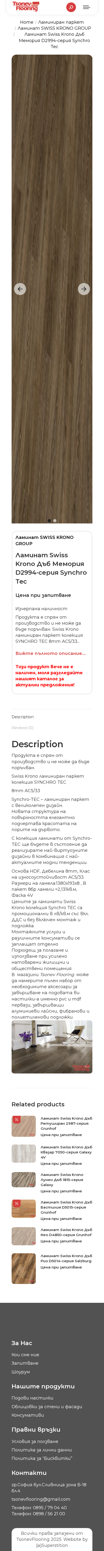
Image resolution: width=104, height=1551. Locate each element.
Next (84, 289)
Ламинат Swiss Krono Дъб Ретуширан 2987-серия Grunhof (66, 1123)
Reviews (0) (23, 727)
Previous (20, 289)
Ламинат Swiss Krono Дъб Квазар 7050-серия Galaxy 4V (66, 1152)
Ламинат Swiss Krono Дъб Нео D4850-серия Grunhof (66, 1232)
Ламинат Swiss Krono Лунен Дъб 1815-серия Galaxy (62, 1179)
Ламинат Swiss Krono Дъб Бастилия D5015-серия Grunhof (66, 1207)
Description (23, 717)
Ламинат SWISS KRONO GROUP (44, 540)
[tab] (52, 714)
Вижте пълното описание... (50, 653)
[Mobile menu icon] (86, 7)
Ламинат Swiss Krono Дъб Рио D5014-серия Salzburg (66, 1258)
